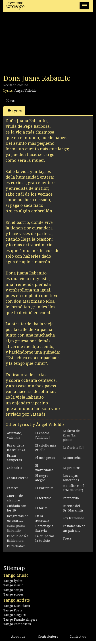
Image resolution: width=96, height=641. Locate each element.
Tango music (13, 585)
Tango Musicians (16, 606)
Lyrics (17, 111)
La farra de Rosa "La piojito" (71, 435)
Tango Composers (17, 624)
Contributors (48, 636)
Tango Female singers (20, 619)
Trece (67, 538)
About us (18, 636)
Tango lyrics (13, 581)
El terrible (43, 498)
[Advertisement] (36, 44)
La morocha (72, 458)
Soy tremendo (73, 518)
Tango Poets (12, 610)
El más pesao (45, 458)
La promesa (72, 468)
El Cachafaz (16, 546)
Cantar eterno (18, 478)
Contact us (78, 636)
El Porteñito (44, 488)
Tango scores (13, 594)
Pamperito (71, 498)
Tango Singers (14, 615)
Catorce (13, 488)
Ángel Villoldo (26, 90)
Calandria (14, 468)
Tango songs (13, 590)
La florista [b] (73, 447)
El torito (41, 508)
